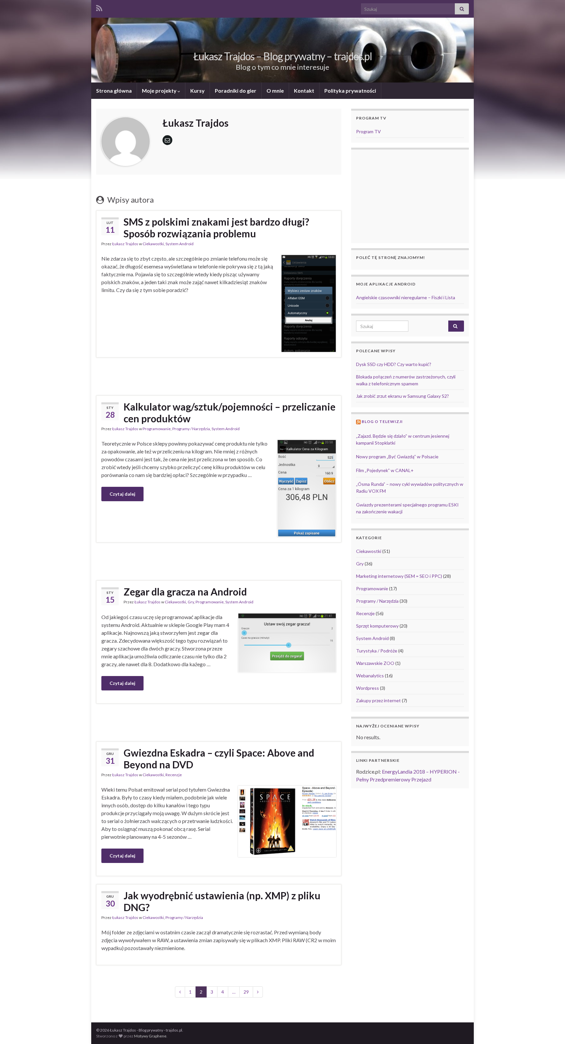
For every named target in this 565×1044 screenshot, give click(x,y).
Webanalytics (370, 675)
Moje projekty (160, 90)
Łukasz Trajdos (125, 243)
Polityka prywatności (350, 90)
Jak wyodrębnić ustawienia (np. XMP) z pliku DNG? (222, 901)
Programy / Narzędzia (191, 428)
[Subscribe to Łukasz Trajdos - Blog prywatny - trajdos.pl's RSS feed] (99, 7)
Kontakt (304, 90)
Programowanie (157, 428)
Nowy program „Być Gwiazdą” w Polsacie (397, 456)
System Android (179, 243)
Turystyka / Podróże (376, 650)
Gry (191, 601)
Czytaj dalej (122, 494)
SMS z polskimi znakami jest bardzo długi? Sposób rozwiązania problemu (216, 227)
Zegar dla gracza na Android (185, 591)
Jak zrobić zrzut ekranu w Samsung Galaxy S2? (402, 396)
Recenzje (173, 774)
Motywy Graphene (150, 1036)
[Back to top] (550, 1029)
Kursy (197, 90)
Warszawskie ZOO (375, 663)
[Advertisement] (218, 375)
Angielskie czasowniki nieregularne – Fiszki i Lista (405, 297)
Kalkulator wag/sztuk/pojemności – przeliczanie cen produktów (229, 412)
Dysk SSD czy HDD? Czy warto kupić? (393, 364)
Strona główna (114, 90)
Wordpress (367, 688)
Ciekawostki (153, 243)
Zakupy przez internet (378, 700)
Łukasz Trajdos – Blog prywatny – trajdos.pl (282, 56)
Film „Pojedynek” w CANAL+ (385, 470)
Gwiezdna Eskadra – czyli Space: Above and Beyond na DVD (219, 758)
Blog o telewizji (382, 421)
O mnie (275, 90)
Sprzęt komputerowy (377, 626)
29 (246, 992)
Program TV (368, 131)
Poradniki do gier (235, 90)
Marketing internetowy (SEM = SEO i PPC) (399, 576)
